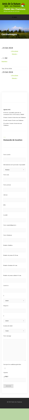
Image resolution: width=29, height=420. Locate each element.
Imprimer (4, 61)
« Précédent (14, 51)
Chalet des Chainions (14, 9)
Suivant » (14, 54)
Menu (15, 17)
